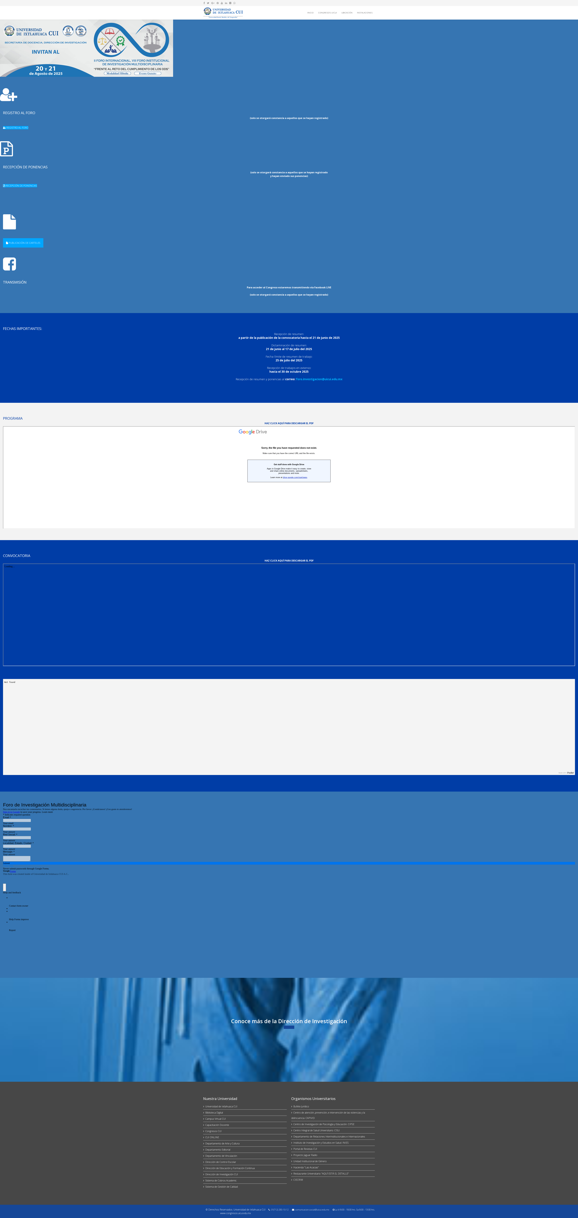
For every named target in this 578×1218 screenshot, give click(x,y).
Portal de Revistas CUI (305, 1149)
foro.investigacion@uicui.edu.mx (319, 379)
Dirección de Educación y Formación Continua (230, 1168)
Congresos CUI (213, 1131)
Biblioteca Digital (214, 1112)
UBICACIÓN (347, 12)
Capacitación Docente (217, 1125)
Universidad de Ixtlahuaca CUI (221, 1106)
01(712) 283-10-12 (280, 1209)
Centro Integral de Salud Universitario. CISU (316, 1130)
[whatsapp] (234, 3)
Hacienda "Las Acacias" (306, 1167)
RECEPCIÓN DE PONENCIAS (21, 185)
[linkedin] (226, 3)
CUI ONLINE (212, 1137)
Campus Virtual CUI (215, 1118)
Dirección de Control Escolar (220, 1162)
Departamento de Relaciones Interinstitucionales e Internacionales (329, 1136)
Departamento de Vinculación (221, 1155)
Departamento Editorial (217, 1149)
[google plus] (212, 3)
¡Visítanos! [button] (289, 1027)
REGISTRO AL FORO (17, 127)
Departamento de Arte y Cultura (222, 1143)
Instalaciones (365, 12)
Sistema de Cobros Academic (221, 1180)
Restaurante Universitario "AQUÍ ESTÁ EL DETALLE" (321, 1173)
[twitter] (208, 3)
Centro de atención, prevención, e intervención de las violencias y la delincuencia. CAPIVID (328, 1115)
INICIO (310, 12)
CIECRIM (298, 1179)
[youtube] (222, 3)
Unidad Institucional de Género (310, 1161)
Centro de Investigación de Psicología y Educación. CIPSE (323, 1124)
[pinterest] (218, 3)
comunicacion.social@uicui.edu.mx (312, 1209)
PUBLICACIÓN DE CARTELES (24, 243)
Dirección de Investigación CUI (221, 1174)
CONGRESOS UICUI (327, 12)
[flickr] (230, 3)
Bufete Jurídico (301, 1106)
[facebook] (204, 3)
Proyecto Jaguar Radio (305, 1155)
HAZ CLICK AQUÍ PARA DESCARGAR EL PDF (289, 423)
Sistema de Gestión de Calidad (221, 1186)
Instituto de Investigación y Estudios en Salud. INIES (321, 1142)
